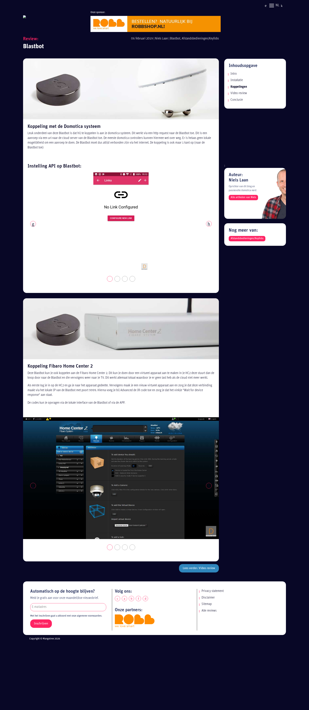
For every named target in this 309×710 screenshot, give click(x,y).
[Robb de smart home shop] (134, 620)
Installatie (236, 80)
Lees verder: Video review (199, 568)
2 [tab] (117, 279)
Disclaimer (208, 597)
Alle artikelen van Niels (243, 197)
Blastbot (175, 38)
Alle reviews (209, 610)
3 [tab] (125, 279)
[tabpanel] (121, 221)
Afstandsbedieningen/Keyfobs (200, 38)
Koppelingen (238, 86)
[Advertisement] (255, 138)
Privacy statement (213, 591)
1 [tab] (110, 279)
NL (277, 5)
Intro (233, 73)
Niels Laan (161, 38)
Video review (238, 93)
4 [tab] (132, 279)
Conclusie (236, 99)
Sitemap (207, 604)
